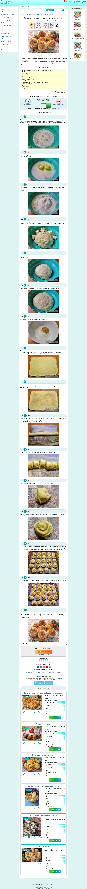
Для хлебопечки (6, 39)
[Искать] (66, 6)
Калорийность (43, 20)
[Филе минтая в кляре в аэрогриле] (77, 14)
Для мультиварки (7, 41)
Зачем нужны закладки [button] (43, 654)
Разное (4, 49)
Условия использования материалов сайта (43, 887)
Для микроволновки (7, 44)
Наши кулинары (48, 882)
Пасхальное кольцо (43, 724)
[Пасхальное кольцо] (32, 733)
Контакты (37, 882)
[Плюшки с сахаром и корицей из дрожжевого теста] (32, 702)
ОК (44, 884)
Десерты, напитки (7, 33)
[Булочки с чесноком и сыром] (32, 764)
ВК (42, 884)
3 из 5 (43, 660)
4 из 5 (46, 660)
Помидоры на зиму (58, 10)
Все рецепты (49, 10)
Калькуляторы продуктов (49, 879)
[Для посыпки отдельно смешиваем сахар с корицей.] (43, 332)
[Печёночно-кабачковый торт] (77, 55)
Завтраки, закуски (7, 31)
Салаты (4, 9)
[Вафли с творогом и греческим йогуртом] (77, 24)
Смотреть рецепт (55, 718)
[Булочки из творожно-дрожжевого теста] (32, 796)
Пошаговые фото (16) (52, 20)
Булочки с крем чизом (43, 846)
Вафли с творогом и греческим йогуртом (77, 28)
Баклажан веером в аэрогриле (78, 49)
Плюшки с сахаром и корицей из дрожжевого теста (43, 693)
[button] (51, 27)
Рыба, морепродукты (8, 20)
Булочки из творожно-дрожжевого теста (43, 786)
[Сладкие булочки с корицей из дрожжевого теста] (43, 41)
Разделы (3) (60, 20)
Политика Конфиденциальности (43, 886)
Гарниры (4, 22)
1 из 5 (39, 660)
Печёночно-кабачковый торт (77, 59)
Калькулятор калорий (37, 879)
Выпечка (4, 12)
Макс (47, 884)
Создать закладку (44, 651)
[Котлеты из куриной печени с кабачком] (77, 34)
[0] (46, 26)
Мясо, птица (5, 17)
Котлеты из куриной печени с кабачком (77, 39)
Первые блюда (6, 25)
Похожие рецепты (28, 20)
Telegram (51, 884)
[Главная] (6, 2)
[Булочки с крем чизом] (32, 855)
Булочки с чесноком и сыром (43, 755)
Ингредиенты (36, 20)
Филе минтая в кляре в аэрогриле (77, 18)
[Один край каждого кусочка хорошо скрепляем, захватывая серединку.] (43, 496)
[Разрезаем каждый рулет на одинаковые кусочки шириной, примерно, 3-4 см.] (43, 465)
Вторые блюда (6, 28)
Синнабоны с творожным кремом (43, 815)
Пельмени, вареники (8, 14)
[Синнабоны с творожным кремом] (32, 826)
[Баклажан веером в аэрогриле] (77, 45)
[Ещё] (65, 10)
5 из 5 (48, 660)
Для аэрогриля (6, 36)
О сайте (42, 882)
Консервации (6, 47)
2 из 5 (41, 660)
